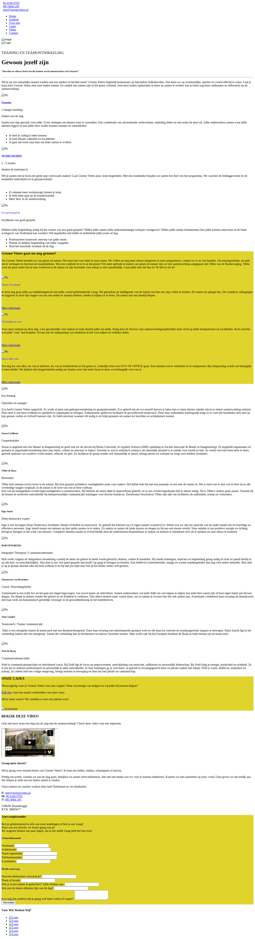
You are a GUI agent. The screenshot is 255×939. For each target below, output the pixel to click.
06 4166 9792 (11, 3)
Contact (13, 33)
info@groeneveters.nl (15, 9)
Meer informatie (10, 308)
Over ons (14, 22)
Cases (12, 26)
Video (12, 29)
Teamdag (6, 102)
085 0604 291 (11, 6)
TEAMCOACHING (11, 155)
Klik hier (6, 692)
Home (12, 16)
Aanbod (13, 19)
